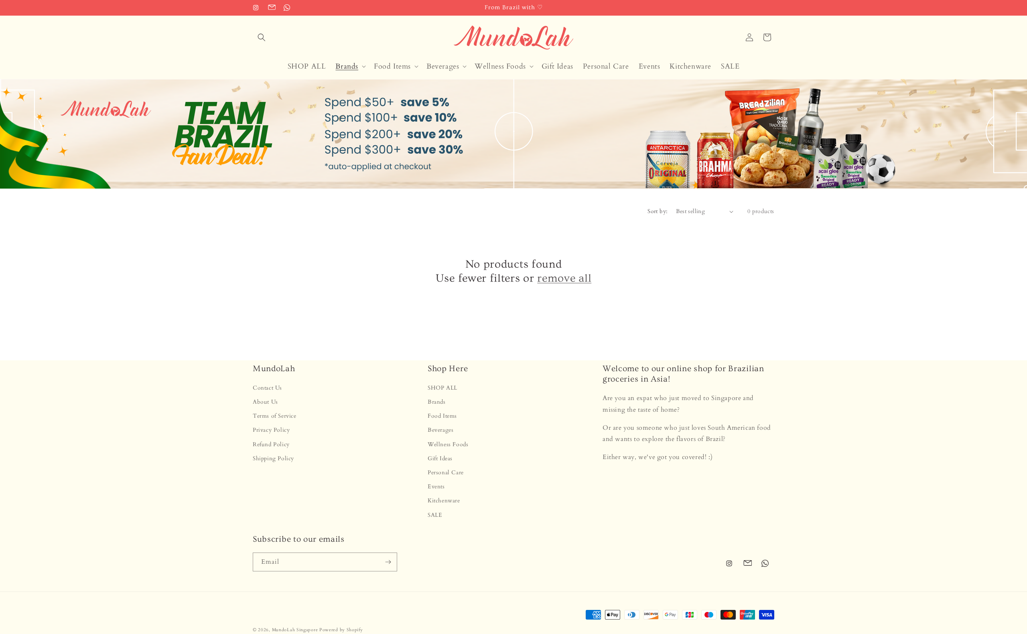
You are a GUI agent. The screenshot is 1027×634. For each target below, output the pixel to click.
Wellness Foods (448, 444)
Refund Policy (271, 444)
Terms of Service (274, 416)
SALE (435, 515)
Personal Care (446, 472)
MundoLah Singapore (295, 630)
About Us (265, 402)
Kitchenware (444, 501)
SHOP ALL (442, 388)
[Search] (261, 37)
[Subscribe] (388, 562)
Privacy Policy (271, 430)
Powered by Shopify (341, 630)
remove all (564, 278)
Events (436, 487)
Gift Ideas (440, 458)
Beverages (440, 430)
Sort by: (657, 211)
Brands (437, 402)
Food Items (442, 416)
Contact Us (267, 388)
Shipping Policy (273, 458)
